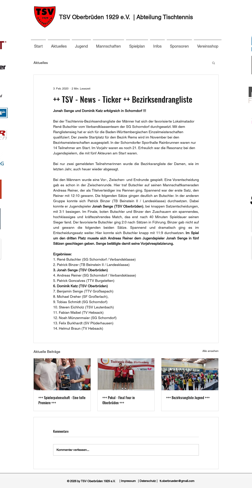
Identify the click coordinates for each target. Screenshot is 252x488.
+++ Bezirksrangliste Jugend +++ (188, 397)
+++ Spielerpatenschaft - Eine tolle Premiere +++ (61, 400)
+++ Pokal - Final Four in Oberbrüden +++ (118, 400)
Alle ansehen (210, 350)
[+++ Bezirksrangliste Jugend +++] (189, 374)
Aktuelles (40, 63)
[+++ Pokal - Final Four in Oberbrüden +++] (126, 374)
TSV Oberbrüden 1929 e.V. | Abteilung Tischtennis (126, 17)
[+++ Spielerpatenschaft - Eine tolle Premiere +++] (62, 374)
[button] (157, 44)
